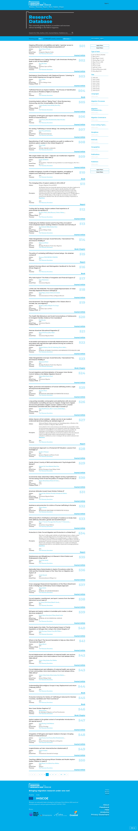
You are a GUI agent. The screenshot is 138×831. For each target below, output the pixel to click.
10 (44, 775)
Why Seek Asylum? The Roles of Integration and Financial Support (51, 277)
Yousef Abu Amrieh (43, 560)
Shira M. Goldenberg (53, 348)
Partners (39, 798)
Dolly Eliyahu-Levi (43, 764)
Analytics (104, 812)
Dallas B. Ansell (55, 603)
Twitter (107, 790)
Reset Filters (99, 48)
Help (107, 810)
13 (52, 775)
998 (61, 775)
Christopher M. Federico (61, 494)
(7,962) (96, 83)
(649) (99, 69)
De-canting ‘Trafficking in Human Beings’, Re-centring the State (50, 128)
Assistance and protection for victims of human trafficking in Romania (52, 505)
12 (50, 775)
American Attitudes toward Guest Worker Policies (45, 491)
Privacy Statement (100, 815)
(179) (97, 71)
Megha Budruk (42, 588)
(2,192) (97, 68)
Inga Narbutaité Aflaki (44, 227)
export (101, 39)
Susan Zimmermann (44, 280)
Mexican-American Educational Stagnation (43, 330)
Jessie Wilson (52, 615)
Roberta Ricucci (42, 644)
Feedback (104, 807)
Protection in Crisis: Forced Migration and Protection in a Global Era (51, 532)
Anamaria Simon (43, 391)
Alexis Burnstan (51, 213)
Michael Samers (43, 711)
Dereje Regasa (42, 293)
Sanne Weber (42, 80)
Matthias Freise (53, 227)
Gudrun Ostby (42, 661)
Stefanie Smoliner (43, 751)
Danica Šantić (49, 376)
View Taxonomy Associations (46, 54)
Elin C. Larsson (53, 409)
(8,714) (96, 87)
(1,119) (98, 60)
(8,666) (96, 89)
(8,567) (96, 90)
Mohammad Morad (43, 243)
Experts (45, 7)
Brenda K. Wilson (43, 213)
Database (32, 7)
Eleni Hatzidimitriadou (51, 120)
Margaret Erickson (43, 348)
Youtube (107, 794)
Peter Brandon (42, 320)
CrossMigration (40, 3)
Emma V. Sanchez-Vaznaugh (46, 522)
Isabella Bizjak (61, 409)
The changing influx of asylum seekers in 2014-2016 (46, 183)
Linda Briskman (50, 724)
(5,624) (98, 58)
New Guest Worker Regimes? (39, 708)
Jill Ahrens (41, 306)
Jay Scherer (41, 603)
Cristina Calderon (60, 213)
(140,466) (99, 55)
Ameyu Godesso (50, 293)
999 (64, 775)
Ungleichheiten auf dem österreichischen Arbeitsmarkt (47, 748)
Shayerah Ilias (42, 494)
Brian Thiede (52, 333)
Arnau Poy (57, 105)
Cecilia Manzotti (43, 575)
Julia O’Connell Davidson (45, 131)
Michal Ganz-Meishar (53, 764)
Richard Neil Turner (43, 333)
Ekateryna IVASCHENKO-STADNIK (48, 257)
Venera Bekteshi (49, 467)
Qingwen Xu (42, 467)
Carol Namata (42, 120)
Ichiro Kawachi (56, 522)
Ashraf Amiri (48, 603)
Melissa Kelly (47, 306)
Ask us (133, 828)
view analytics (95, 39)
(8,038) (96, 85)
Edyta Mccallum (61, 120)
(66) (95, 78)
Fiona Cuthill (42, 145)
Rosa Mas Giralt (43, 64)
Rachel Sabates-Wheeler (44, 49)
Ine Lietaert (57, 293)
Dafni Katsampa (43, 631)
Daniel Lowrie (59, 615)
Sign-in (107, 3)
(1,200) (98, 62)
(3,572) (96, 64)
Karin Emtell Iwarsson (44, 409)
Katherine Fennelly (50, 494)
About (50, 7)
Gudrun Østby (49, 675)
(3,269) (96, 66)
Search (72, 32)
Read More (42, 198)
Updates (55, 7)
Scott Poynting (42, 724)
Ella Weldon (58, 631)
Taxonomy (39, 7)
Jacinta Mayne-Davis (44, 615)
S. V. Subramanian (65, 522)
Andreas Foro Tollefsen (51, 661)
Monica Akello (62, 348)
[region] (99, 84)
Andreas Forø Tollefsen (58, 675)
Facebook (107, 792)
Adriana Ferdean (43, 508)
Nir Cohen (56, 481)
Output (61, 7)
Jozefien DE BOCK (43, 160)
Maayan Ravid (42, 481)
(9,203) (96, 81)
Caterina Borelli (42, 105)
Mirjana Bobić (42, 376)
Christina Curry (50, 631)
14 (55, 775)
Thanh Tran (56, 467)
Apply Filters (99, 45)
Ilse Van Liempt (55, 306)
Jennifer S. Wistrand (43, 452)
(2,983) (96, 79)
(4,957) (96, 57)
